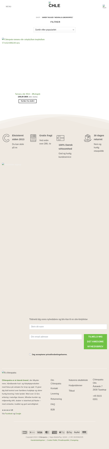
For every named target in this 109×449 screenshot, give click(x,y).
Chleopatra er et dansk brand (15, 380)
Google (18, 414)
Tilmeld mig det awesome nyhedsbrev (95, 342)
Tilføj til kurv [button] (27, 101)
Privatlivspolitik (63, 440)
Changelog (74, 440)
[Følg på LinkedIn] (95, 411)
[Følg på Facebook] (95, 406)
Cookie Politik (52, 440)
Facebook (9, 414)
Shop (38, 17)
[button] (6, 6)
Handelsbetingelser (38, 440)
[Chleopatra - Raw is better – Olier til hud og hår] (54, 6)
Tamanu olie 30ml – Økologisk (27, 94)
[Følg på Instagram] (100, 406)
